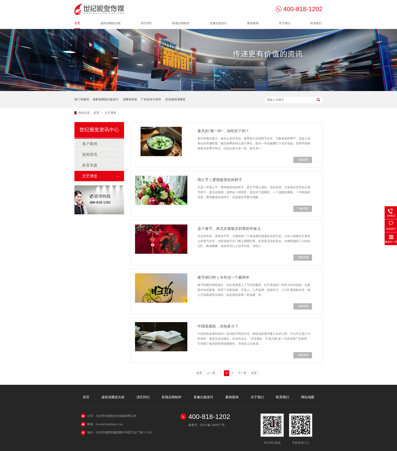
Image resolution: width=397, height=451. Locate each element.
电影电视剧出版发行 (106, 99)
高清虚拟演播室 (175, 99)
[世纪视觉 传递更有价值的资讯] (198, 90)
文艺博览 (110, 112)
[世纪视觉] (99, 14)
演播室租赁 (130, 99)
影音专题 (89, 165)
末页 (254, 373)
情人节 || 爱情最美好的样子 (219, 180)
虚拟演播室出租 (110, 23)
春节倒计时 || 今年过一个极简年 (223, 277)
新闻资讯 (89, 154)
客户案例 (89, 144)
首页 (77, 23)
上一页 (211, 373)
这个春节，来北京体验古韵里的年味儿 (229, 229)
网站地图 (307, 397)
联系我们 (316, 23)
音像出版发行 (218, 23)
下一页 (242, 373)
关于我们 (284, 23)
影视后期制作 (181, 23)
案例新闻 (253, 23)
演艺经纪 (146, 23)
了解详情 (303, 159)
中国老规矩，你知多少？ (217, 326)
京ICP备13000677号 (212, 425)
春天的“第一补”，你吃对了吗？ (223, 131)
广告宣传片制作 (151, 99)
